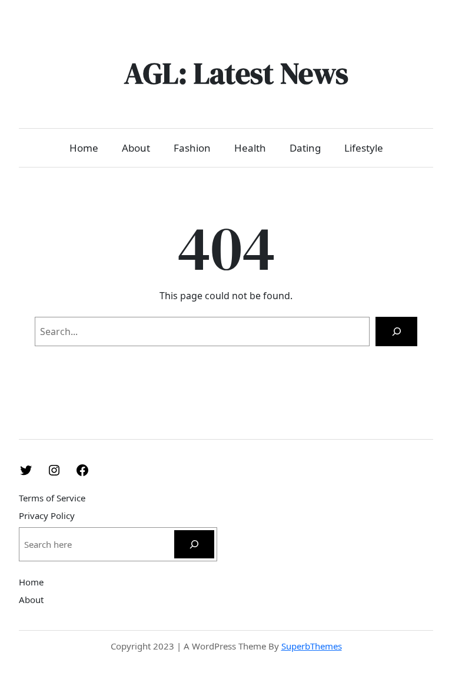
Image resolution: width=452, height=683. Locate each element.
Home (83, 148)
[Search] (396, 331)
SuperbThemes (311, 646)
